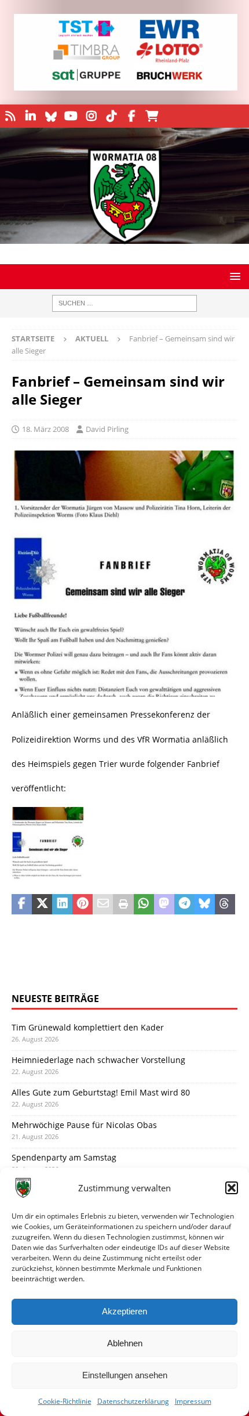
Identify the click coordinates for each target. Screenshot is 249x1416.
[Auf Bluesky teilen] (205, 904)
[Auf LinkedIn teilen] (62, 904)
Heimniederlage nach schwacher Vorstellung (98, 1059)
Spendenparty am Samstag (64, 1157)
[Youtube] (71, 116)
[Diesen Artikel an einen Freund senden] (103, 904)
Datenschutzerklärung (133, 1401)
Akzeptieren (124, 1311)
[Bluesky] (51, 116)
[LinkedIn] (30, 116)
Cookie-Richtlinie (64, 1401)
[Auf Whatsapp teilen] (144, 904)
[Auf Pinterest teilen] (82, 904)
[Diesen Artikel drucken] (123, 904)
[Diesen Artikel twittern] (42, 904)
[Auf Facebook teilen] (22, 904)
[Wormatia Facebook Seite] (132, 116)
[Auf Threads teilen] (225, 904)
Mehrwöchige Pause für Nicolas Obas (84, 1124)
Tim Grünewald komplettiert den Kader (88, 1027)
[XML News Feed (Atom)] (10, 116)
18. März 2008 (45, 429)
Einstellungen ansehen (124, 1375)
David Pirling (107, 429)
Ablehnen (124, 1343)
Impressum (193, 1401)
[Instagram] (91, 116)
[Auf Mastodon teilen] (164, 904)
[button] (231, 1188)
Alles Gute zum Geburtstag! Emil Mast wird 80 (101, 1092)
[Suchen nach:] (124, 303)
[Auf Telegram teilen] (184, 904)
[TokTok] (111, 116)
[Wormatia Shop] (152, 116)
